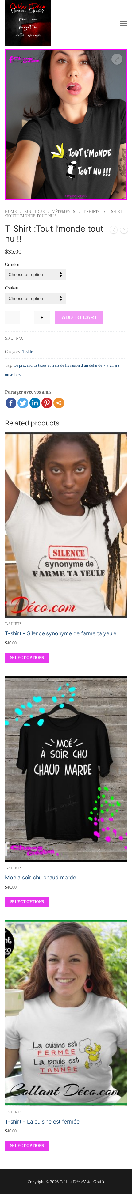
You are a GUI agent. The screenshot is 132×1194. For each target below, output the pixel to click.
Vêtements (64, 211)
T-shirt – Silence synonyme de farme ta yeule (60, 633)
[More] (58, 403)
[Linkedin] (34, 403)
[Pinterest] (46, 403)
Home (11, 211)
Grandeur (13, 264)
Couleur (11, 287)
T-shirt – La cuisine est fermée (42, 1121)
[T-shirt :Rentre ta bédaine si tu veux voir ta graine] (113, 231)
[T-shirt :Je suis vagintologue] (124, 231)
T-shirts (91, 211)
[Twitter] (22, 403)
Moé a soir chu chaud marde (40, 877)
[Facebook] (11, 403)
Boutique (34, 211)
